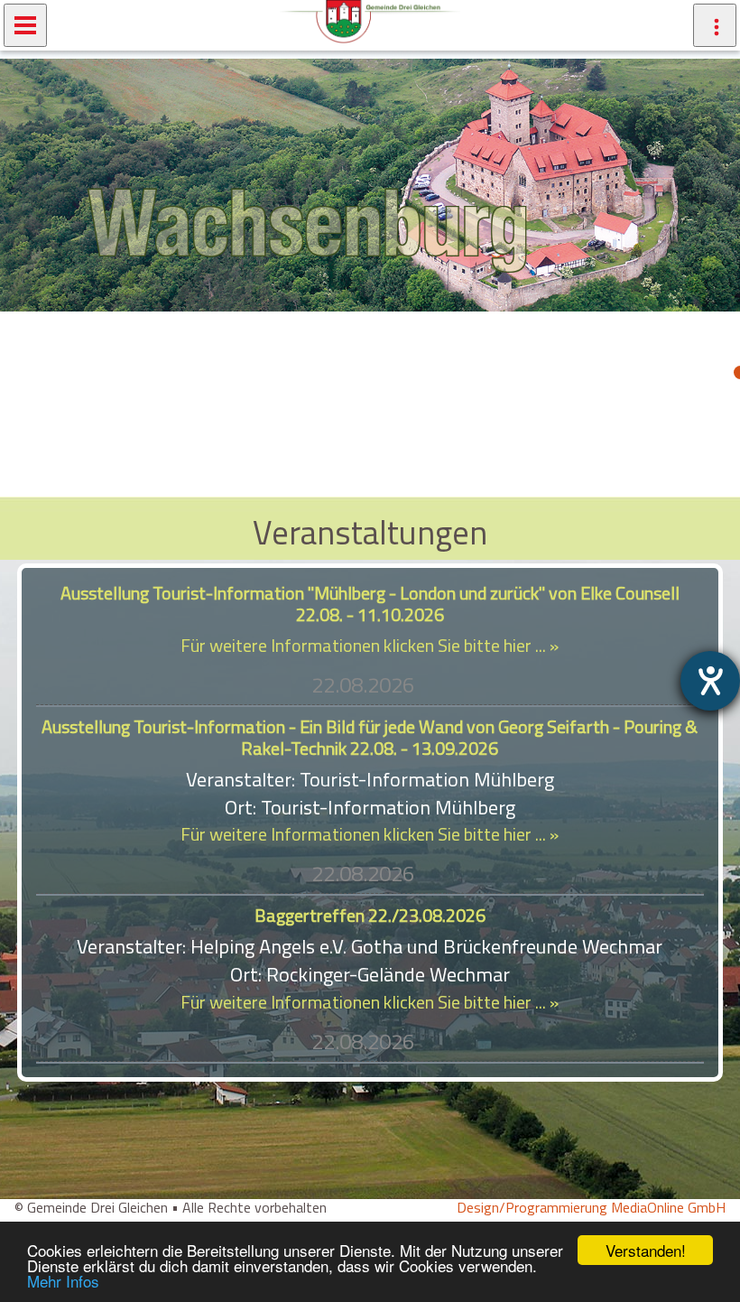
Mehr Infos (63, 1280)
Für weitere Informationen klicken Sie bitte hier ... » (369, 645)
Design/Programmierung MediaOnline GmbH (591, 1207)
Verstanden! (646, 1250)
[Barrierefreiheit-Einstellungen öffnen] (710, 681)
